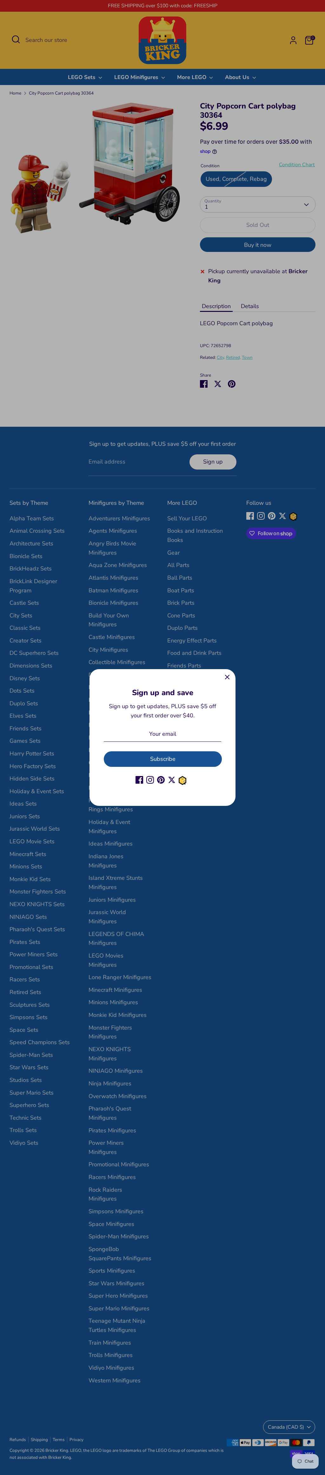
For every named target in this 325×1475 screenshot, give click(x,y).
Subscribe (163, 759)
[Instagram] (150, 780)
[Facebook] (139, 780)
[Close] (227, 677)
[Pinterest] (161, 780)
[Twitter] (172, 780)
